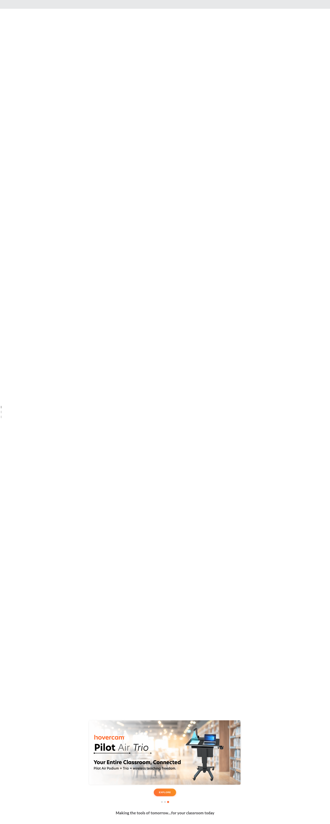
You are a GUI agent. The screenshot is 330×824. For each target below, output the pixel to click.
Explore (165, 792)
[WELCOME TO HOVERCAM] (1, 407)
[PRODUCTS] (1, 416)
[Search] (56, 4)
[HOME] (1, 412)
